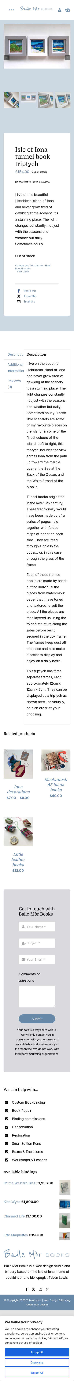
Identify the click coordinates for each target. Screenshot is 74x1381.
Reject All (37, 1372)
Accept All (37, 1352)
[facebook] (26, 1289)
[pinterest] (47, 1289)
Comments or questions (29, 977)
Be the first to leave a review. (32, 181)
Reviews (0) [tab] (14, 384)
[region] (37, 1348)
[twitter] (33, 1289)
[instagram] (40, 1289)
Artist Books (37, 265)
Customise (37, 1362)
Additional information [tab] (14, 367)
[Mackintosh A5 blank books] (55, 752)
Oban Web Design (37, 1304)
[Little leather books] (18, 820)
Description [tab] (14, 354)
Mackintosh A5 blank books (55, 784)
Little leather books (18, 859)
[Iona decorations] (18, 752)
